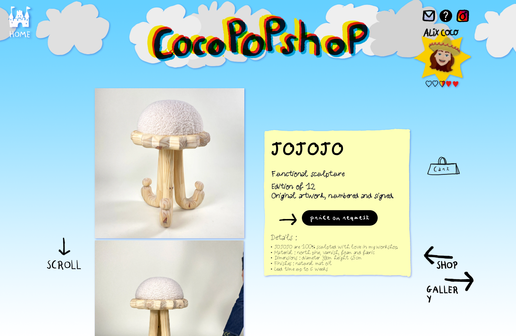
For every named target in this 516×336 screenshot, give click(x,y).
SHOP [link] (446, 265)
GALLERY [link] (442, 294)
